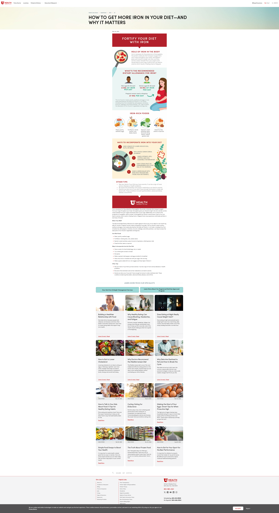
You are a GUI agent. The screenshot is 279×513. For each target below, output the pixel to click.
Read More (101, 420)
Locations (25, 3)
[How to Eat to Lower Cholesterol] (110, 361)
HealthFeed (103, 12)
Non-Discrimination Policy (126, 499)
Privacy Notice (33, 509)
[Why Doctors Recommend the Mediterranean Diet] (139, 361)
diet (123, 473)
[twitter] (165, 492)
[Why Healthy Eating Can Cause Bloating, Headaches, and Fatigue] (139, 317)
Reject (248, 508)
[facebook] (168, 492)
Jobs (98, 491)
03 (114, 12)
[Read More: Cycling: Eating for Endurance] (139, 390)
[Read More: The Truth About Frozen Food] (139, 433)
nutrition (129, 473)
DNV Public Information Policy (127, 497)
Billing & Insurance (257, 3)
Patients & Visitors (36, 3)
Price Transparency (124, 482)
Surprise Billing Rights (125, 501)
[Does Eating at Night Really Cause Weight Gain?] (169, 317)
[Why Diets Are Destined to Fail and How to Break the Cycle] (169, 361)
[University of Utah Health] (6, 3)
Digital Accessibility (124, 493)
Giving (98, 493)
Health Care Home (93, 12)
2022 (110, 12)
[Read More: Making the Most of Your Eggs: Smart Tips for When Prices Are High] (169, 390)
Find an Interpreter (101, 489)
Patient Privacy (123, 486)
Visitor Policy (123, 489)
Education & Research (51, 3)
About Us (99, 482)
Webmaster (123, 503)
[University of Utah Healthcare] (173, 480)
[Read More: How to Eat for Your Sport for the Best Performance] (169, 433)
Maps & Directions (101, 495)
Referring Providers (102, 499)
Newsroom (99, 497)
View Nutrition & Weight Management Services (117, 290)
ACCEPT (238, 508)
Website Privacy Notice (125, 495)
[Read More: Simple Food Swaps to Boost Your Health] (110, 433)
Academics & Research (102, 484)
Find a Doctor (17, 3)
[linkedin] (173, 492)
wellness (118, 473)
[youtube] (170, 492)
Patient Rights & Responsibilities (128, 484)
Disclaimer (122, 491)
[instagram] (176, 492)
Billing (98, 486)
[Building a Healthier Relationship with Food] (110, 317)
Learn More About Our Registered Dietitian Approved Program (161, 290)
